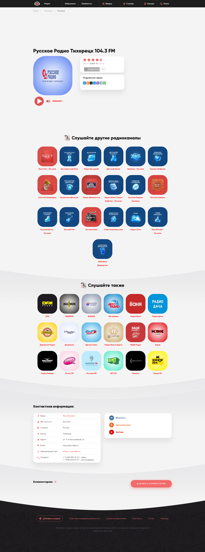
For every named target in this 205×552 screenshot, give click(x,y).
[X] (91, 83)
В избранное (93, 69)
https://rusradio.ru (71, 451)
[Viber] (97, 83)
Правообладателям (116, 518)
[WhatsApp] (104, 83)
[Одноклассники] (87, 83)
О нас (151, 518)
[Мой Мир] (94, 83)
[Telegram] (101, 83)
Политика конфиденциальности (84, 518)
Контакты (137, 518)
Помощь (165, 518)
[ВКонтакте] (84, 83)
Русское (71, 416)
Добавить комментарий (151, 484)
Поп (64, 416)
